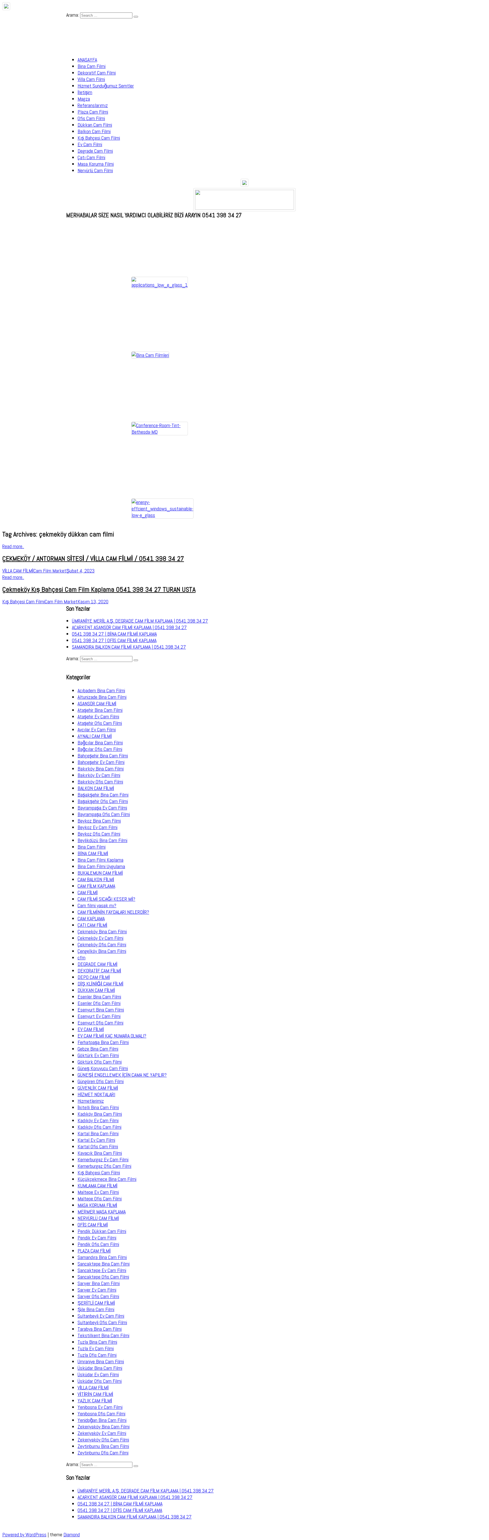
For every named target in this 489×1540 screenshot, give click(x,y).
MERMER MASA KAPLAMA (102, 1211)
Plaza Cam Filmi (93, 111)
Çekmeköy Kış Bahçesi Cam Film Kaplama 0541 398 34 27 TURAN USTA (99, 589)
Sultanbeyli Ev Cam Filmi (101, 1316)
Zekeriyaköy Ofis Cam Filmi (103, 1439)
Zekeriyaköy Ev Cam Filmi (102, 1433)
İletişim (85, 92)
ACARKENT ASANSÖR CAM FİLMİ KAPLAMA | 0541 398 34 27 (129, 627)
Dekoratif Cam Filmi (97, 72)
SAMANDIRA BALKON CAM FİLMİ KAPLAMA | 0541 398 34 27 (129, 647)
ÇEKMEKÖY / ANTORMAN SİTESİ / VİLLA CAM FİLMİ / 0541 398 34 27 (93, 558)
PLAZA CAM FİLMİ (94, 1250)
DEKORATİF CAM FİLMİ (99, 970)
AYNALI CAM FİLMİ (95, 736)
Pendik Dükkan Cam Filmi (102, 1231)
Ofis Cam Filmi (91, 118)
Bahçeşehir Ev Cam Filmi (101, 762)
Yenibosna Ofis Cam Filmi (101, 1413)
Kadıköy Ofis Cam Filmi (99, 1127)
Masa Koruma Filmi (96, 164)
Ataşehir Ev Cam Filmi (98, 716)
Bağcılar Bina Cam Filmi (100, 742)
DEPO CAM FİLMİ (94, 977)
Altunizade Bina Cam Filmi (102, 697)
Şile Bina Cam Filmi (96, 1309)
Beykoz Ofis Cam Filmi (99, 833)
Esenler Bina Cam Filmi (99, 996)
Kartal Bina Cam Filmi (98, 1133)
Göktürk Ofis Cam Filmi (100, 1061)
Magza (84, 98)
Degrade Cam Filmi (95, 151)
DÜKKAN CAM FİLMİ (96, 990)
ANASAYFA (87, 59)
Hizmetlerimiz (91, 1101)
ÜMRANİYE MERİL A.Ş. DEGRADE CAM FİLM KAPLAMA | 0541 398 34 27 (140, 620)
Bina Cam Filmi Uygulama (101, 866)
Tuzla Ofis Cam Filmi (97, 1355)
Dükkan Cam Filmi (95, 125)
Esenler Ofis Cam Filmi (99, 1003)
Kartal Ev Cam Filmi (96, 1140)
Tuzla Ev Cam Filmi (96, 1348)
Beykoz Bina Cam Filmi (99, 820)
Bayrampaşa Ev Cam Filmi (102, 807)
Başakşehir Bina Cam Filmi (103, 794)
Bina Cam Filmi (92, 66)
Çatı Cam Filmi (91, 157)
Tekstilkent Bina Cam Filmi (103, 1335)
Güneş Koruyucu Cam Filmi (103, 1068)
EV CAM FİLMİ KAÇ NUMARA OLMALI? (112, 1035)
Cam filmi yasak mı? (97, 905)
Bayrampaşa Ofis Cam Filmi (104, 814)
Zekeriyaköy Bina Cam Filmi (104, 1426)
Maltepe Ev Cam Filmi (98, 1192)
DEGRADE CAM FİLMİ (97, 964)
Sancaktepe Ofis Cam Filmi (103, 1276)
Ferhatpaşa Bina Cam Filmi (103, 1042)
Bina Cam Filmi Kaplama (100, 860)
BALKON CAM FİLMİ (96, 788)
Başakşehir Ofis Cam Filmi (103, 801)
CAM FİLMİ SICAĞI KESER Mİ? (106, 899)
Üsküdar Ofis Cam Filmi (100, 1381)
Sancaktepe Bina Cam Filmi (104, 1263)
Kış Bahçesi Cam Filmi (99, 138)
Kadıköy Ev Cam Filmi (98, 1120)
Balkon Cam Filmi (94, 131)
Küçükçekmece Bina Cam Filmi (107, 1179)
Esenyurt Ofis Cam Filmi (100, 1022)
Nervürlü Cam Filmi (95, 170)
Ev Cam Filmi (90, 144)
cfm (81, 957)
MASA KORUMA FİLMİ (97, 1205)
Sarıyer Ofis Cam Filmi (98, 1296)
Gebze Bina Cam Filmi (98, 1048)
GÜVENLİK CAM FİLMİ (98, 1088)
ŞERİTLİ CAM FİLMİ (96, 1303)
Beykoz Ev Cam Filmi (97, 827)
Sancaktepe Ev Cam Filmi (102, 1270)
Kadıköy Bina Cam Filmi (100, 1114)
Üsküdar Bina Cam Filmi (100, 1368)
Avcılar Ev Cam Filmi (97, 729)
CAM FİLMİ (88, 892)
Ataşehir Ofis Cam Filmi (100, 723)
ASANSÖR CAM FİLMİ (97, 703)
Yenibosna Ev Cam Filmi (100, 1407)
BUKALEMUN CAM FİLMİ (100, 873)
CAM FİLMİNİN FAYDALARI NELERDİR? (113, 912)
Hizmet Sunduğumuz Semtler (106, 85)
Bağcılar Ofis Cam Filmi (100, 749)
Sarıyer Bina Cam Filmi (99, 1283)
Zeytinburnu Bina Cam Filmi (103, 1446)
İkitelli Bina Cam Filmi (98, 1107)
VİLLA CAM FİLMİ (93, 1387)
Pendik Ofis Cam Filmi (98, 1244)
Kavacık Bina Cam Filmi (100, 1153)
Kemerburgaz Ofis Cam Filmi (104, 1166)
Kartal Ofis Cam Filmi (98, 1146)
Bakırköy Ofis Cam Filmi (100, 781)
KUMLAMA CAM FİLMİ (97, 1185)
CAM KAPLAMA (91, 918)
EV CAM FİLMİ (91, 1029)
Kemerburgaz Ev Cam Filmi (103, 1159)
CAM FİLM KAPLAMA (96, 886)
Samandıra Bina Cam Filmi (102, 1257)
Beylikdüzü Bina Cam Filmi (102, 840)
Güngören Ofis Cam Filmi (101, 1081)
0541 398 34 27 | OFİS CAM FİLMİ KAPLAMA (114, 640)
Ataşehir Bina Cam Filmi (100, 710)
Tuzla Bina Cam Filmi (97, 1342)
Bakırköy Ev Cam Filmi (99, 775)
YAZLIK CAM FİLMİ (95, 1400)
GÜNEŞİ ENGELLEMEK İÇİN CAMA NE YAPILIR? (122, 1075)
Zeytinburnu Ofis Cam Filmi (103, 1452)
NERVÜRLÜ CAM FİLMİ (98, 1218)
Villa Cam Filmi (91, 79)
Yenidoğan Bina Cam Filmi (102, 1420)
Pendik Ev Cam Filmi (97, 1237)
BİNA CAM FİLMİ (93, 853)
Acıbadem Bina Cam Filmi (101, 690)
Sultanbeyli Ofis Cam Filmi (102, 1322)
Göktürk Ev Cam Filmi (98, 1055)
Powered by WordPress (24, 1534)
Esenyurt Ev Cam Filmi (99, 1016)
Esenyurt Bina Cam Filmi (101, 1009)
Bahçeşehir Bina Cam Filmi (103, 755)
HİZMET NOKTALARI (96, 1094)
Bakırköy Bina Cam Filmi (101, 768)
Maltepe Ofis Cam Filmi (100, 1198)
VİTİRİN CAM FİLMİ (95, 1394)
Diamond (71, 1534)
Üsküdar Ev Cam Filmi (98, 1374)
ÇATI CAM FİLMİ (92, 925)
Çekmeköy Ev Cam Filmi (100, 938)
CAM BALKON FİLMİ (96, 879)
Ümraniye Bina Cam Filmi (101, 1361)
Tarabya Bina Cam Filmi (100, 1329)
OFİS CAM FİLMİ (93, 1224)
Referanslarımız (93, 105)
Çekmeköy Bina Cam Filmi (102, 931)
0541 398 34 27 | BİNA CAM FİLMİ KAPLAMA (114, 634)
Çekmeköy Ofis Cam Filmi (102, 944)
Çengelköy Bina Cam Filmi (102, 951)
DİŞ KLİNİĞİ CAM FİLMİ (100, 983)
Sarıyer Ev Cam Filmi (97, 1289)
